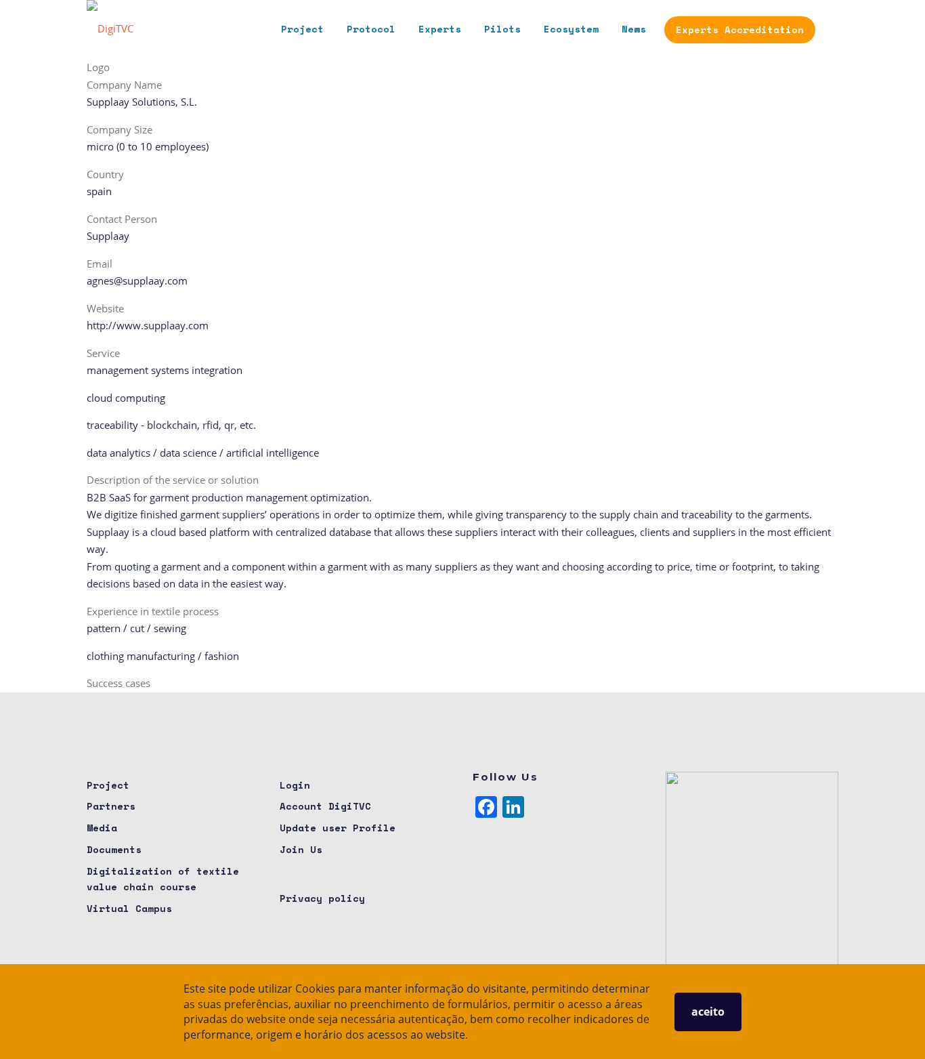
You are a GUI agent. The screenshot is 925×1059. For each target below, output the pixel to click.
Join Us (301, 849)
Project (302, 29)
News (634, 29)
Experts (439, 29)
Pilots (502, 29)
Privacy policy (322, 898)
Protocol (371, 29)
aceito (708, 1011)
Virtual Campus (129, 908)
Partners (111, 806)
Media (102, 828)
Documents (114, 849)
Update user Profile (337, 828)
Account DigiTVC (325, 806)
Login (295, 785)
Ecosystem (571, 29)
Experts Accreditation (740, 29)
